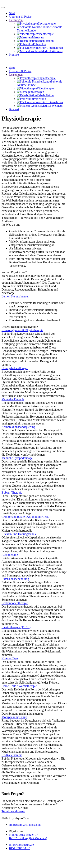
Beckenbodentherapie (15, 603)
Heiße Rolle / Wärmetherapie (19, 686)
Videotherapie (45, 34)
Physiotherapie (47, 23)
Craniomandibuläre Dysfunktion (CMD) (26, 516)
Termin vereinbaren (13, 811)
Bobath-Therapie (12, 492)
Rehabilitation (45, 40)
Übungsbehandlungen (15, 368)
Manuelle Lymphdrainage (17, 458)
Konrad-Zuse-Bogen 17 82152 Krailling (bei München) (28, 836)
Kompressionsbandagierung (18, 427)
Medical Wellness (51, 51)
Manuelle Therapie (13, 399)
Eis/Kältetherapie (12, 755)
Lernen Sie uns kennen (15, 296)
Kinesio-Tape (10, 658)
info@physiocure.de (21, 844)
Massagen (38, 37)
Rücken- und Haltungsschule (19, 534)
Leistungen (16, 20)
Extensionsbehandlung (15, 579)
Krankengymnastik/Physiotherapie (22, 330)
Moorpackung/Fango (14, 717)
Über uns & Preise (20, 16)
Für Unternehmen (52, 47)
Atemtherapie (10, 554)
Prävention (39, 44)
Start (12, 13)
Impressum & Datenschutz (25, 824)
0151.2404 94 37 (19, 848)
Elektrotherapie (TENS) (16, 627)
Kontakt (14, 54)
